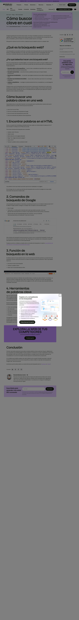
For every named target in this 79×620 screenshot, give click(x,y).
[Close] (60, 295)
